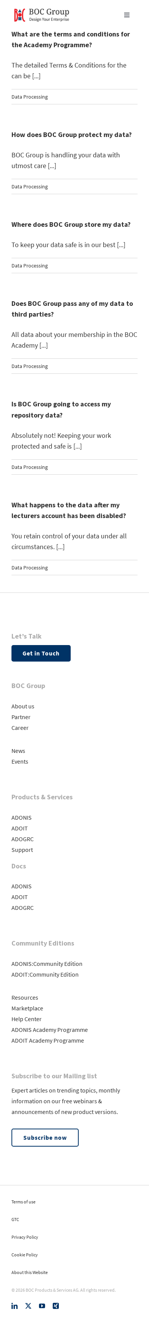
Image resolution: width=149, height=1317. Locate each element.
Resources (24, 997)
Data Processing (29, 96)
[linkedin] (14, 1306)
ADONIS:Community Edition (47, 963)
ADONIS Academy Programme (49, 1029)
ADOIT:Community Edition (45, 974)
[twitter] (28, 1306)
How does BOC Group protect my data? (71, 134)
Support (22, 849)
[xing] (56, 1306)
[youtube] (42, 1306)
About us (22, 706)
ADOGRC (22, 839)
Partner (21, 717)
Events (19, 761)
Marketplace (27, 1008)
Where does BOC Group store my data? (71, 224)
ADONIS (21, 817)
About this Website (29, 1272)
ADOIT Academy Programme (47, 1040)
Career (20, 727)
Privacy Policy (24, 1237)
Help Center (26, 1019)
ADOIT (19, 828)
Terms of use (23, 1202)
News (18, 750)
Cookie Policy (24, 1255)
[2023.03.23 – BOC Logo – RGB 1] (41, 7)
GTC (15, 1219)
